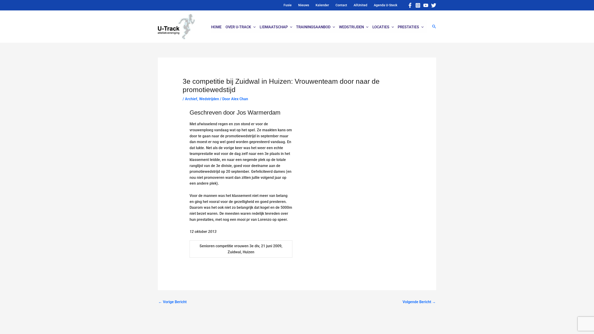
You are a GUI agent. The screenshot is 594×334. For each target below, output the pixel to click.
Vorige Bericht (172, 302)
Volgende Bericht (419, 302)
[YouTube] (425, 5)
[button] (434, 26)
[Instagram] (417, 5)
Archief (191, 99)
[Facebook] (410, 5)
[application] (253, 27)
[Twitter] (433, 5)
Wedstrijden (209, 99)
